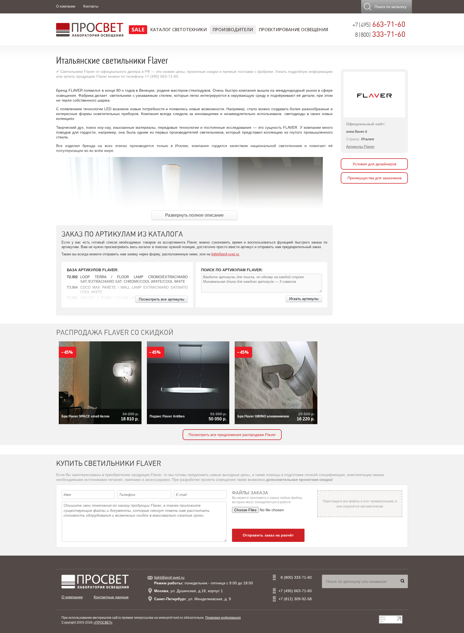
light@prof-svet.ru (225, 254)
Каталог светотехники (178, 30)
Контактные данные (111, 597)
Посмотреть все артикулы (161, 299)
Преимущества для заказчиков (374, 178)
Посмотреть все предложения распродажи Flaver (232, 434)
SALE (138, 29)
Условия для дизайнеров (374, 164)
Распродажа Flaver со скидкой (114, 332)
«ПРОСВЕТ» (103, 622)
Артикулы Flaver (360, 146)
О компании (65, 6)
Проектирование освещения (293, 30)
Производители (233, 30)
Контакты (90, 6)
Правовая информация (223, 618)
